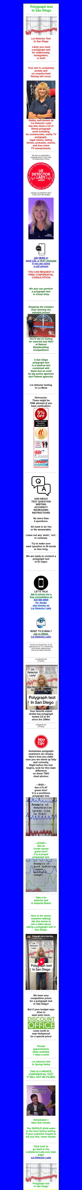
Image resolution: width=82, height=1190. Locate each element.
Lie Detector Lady (41, 635)
